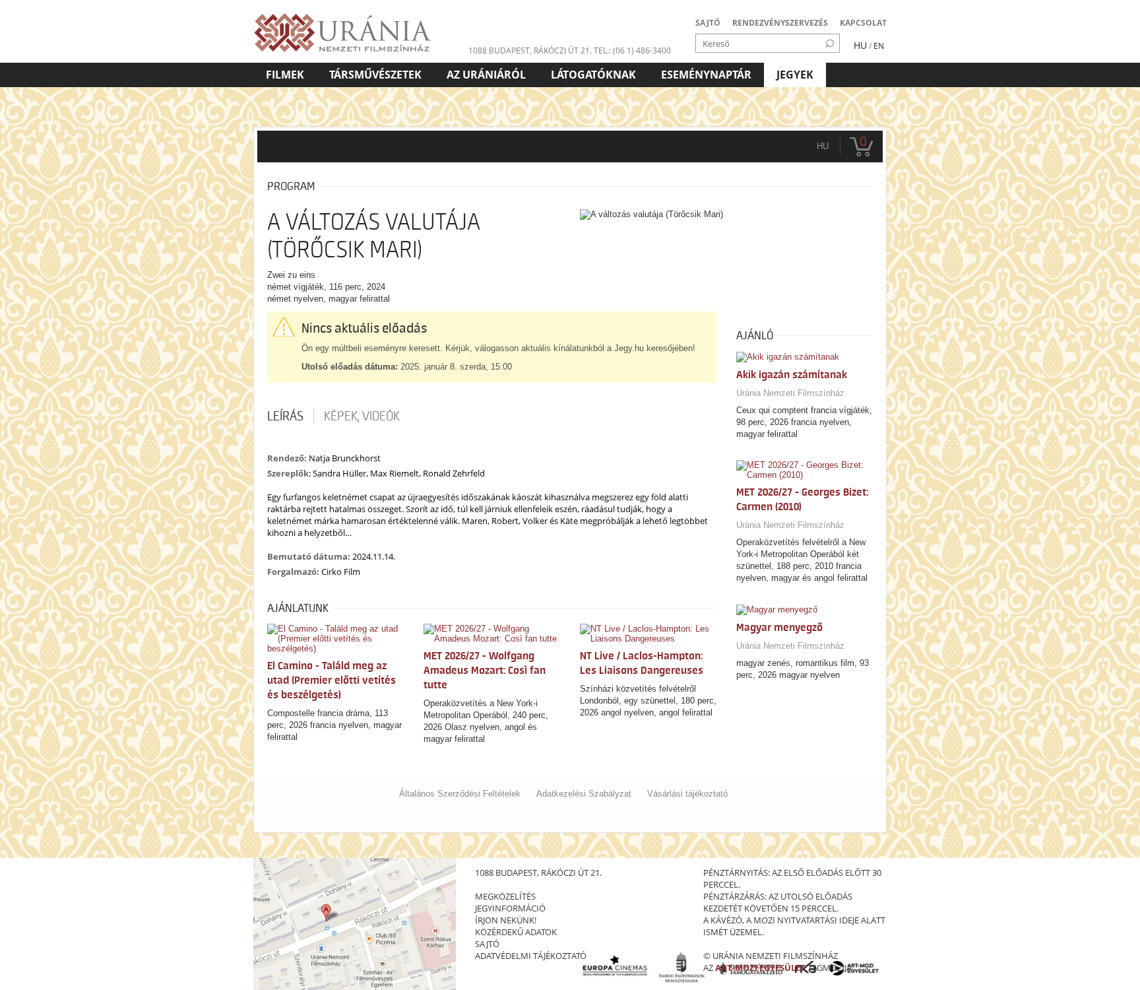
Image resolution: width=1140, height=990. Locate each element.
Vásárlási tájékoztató (687, 794)
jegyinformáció (510, 908)
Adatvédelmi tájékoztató (530, 956)
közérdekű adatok (516, 932)
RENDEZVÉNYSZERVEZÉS (780, 22)
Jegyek (794, 74)
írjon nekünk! (505, 920)
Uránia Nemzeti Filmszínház (790, 393)
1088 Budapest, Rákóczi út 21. (530, 50)
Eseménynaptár (706, 74)
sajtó (487, 944)
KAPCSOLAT (863, 22)
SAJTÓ (707, 22)
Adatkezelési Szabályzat (583, 794)
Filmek (285, 74)
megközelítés (505, 896)
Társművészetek (375, 74)
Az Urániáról (486, 74)
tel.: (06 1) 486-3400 (632, 50)
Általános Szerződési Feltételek (460, 794)
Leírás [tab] (285, 416)
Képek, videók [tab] (362, 416)
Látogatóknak (593, 74)
